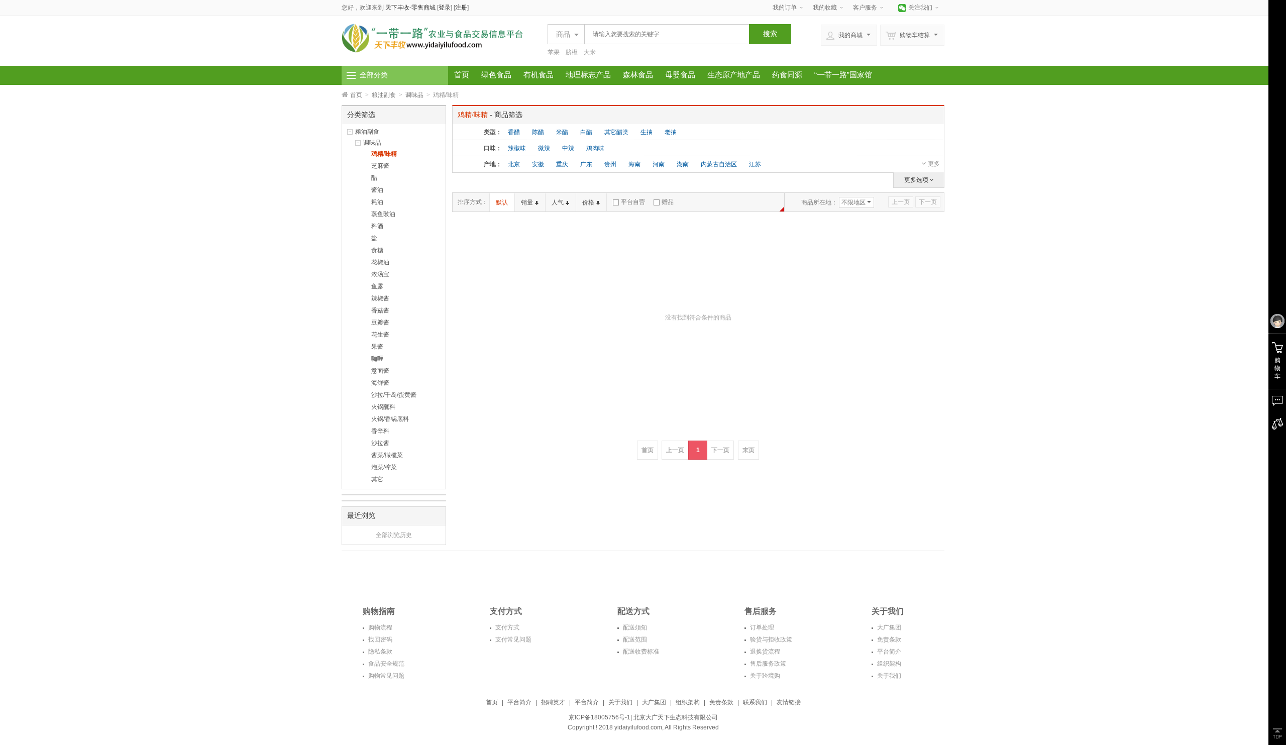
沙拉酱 (380, 443)
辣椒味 (517, 148)
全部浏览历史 (394, 535)
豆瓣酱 (380, 322)
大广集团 (888, 627)
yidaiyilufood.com (638, 727)
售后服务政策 (767, 663)
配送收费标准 (640, 651)
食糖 (377, 250)
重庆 (562, 164)
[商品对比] (1277, 424)
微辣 (544, 148)
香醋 (514, 132)
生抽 (646, 132)
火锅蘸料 (383, 406)
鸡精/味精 (384, 153)
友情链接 (789, 702)
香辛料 (380, 431)
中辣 (568, 148)
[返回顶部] (1277, 733)
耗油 (377, 201)
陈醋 (538, 132)
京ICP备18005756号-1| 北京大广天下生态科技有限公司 (643, 717)
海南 (634, 164)
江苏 (755, 164)
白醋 (586, 132)
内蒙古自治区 (719, 164)
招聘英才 (553, 702)
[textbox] (664, 34)
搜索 (770, 34)
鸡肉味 (595, 148)
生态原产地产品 (733, 74)
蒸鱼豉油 (383, 214)
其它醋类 (616, 132)
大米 (590, 52)
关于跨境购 (764, 675)
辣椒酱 (380, 298)
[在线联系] (1277, 400)
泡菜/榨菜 (384, 467)
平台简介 (888, 651)
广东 (586, 164)
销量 (527, 202)
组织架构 (888, 663)
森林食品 (638, 74)
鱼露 (377, 286)
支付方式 (506, 627)
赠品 (668, 201)
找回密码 (379, 639)
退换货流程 (764, 651)
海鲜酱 (380, 382)
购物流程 (379, 627)
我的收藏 (825, 7)
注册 (461, 7)
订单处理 (761, 627)
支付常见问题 (512, 639)
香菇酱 (380, 310)
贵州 (610, 164)
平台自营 (633, 201)
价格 (588, 202)
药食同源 (787, 74)
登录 (445, 7)
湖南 (683, 164)
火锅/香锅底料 (390, 418)
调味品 (414, 94)
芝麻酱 (380, 165)
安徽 (538, 164)
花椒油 (380, 262)
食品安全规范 (385, 663)
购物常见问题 (385, 675)
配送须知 (634, 627)
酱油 (377, 189)
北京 (514, 164)
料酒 (377, 226)
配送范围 (634, 639)
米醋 (562, 132)
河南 (659, 164)
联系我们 (755, 702)
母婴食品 (680, 74)
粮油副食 (384, 94)
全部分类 (374, 75)
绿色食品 (496, 74)
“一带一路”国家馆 (843, 74)
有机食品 (538, 74)
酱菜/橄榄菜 (387, 455)
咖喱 (377, 358)
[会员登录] (1277, 321)
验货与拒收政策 (770, 639)
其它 (377, 479)
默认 (502, 202)
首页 (461, 74)
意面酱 (380, 370)
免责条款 (888, 639)
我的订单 (785, 7)
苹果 (554, 52)
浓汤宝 (380, 274)
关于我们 (888, 675)
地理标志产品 (588, 74)
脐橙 (572, 52)
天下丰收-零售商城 (410, 7)
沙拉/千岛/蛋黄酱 (393, 394)
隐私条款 (379, 651)
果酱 (377, 346)
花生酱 (380, 334)
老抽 (671, 132)
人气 (558, 202)
